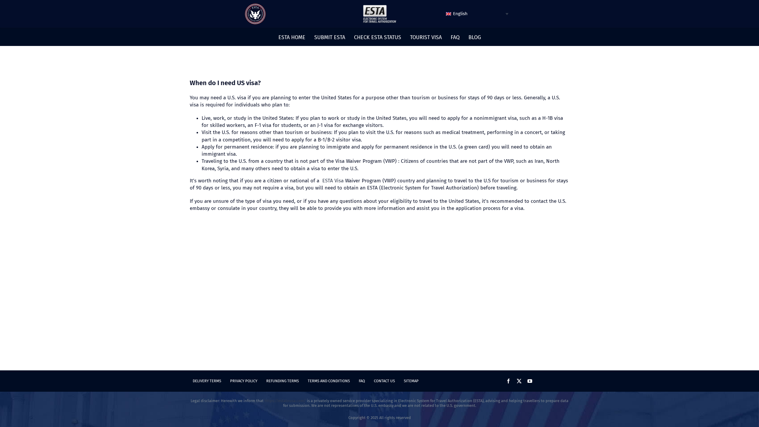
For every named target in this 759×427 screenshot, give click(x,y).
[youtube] (529, 381)
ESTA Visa (333, 181)
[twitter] (519, 381)
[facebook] (508, 381)
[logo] (255, 5)
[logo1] (379, 6)
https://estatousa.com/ (285, 401)
